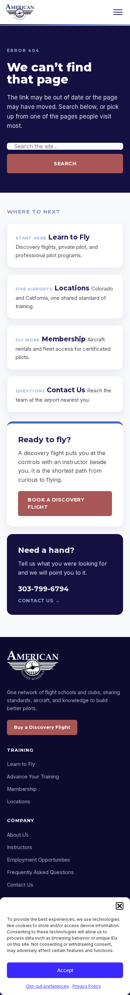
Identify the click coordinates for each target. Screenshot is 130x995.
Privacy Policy (86, 986)
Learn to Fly (21, 764)
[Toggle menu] (117, 12)
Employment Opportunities (38, 860)
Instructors (19, 847)
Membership (22, 789)
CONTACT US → (39, 600)
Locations (18, 801)
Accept (65, 970)
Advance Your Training (33, 776)
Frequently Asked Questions (40, 872)
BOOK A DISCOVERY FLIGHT (56, 503)
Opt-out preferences (47, 986)
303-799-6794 (43, 589)
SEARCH (65, 163)
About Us (18, 835)
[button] (119, 905)
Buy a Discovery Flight (42, 727)
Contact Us (20, 885)
